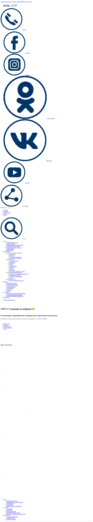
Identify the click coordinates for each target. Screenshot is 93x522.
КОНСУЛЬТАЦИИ (11, 511)
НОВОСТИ (6, 297)
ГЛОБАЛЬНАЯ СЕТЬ (11, 501)
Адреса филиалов (7, 327)
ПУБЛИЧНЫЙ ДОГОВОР (13, 246)
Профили (5, 211)
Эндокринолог (13, 266)
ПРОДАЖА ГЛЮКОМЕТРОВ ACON (15, 514)
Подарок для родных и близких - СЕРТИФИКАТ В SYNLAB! (16, 1)
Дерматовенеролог (14, 261)
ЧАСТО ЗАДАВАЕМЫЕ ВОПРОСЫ (18, 274)
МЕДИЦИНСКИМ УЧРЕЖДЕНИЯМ (15, 293)
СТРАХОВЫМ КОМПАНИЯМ (14, 295)
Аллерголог (12, 262)
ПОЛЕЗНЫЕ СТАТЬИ (14, 275)
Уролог (11, 264)
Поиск (2, 207)
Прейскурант (12, 254)
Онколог (11, 268)
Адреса (5, 214)
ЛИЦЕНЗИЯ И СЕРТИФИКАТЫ (14, 245)
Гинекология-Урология (12, 284)
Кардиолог (12, 270)
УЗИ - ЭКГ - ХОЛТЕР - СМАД (17, 271)
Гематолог (11, 267)
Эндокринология (10, 287)
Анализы (5, 210)
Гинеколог (11, 263)
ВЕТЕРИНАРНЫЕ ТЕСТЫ (13, 512)
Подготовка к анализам (15, 257)
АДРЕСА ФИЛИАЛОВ (9, 300)
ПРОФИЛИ (9, 510)
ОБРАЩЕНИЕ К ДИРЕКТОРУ (14, 506)
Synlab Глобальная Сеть (12, 242)
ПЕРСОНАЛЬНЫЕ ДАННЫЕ (14, 247)
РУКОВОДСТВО (10, 243)
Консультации (6, 212)
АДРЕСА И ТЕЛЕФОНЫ (15, 276)
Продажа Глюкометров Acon (16, 280)
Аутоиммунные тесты (11, 285)
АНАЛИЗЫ (9, 509)
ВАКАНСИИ (9, 250)
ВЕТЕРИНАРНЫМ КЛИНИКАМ (14, 296)
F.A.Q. (5, 215)
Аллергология (9, 288)
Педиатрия (9, 289)
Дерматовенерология (11, 283)
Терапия (8, 291)
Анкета (11, 278)
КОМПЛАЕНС (10, 249)
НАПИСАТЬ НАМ (11, 519)
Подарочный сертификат (15, 258)
